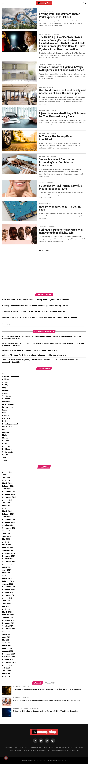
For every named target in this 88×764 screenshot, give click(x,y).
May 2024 (6, 539)
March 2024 (6, 545)
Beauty (5, 385)
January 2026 (7, 489)
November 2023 (8, 556)
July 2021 (6, 634)
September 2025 (8, 497)
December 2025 (8, 492)
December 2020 (8, 654)
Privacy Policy (21, 747)
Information (7, 427)
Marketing (6, 435)
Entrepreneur (7, 407)
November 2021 (8, 623)
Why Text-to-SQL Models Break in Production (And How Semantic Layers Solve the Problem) (39, 317)
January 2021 (7, 651)
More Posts (44, 250)
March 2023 (6, 578)
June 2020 (6, 671)
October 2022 (7, 592)
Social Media (7, 452)
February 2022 (8, 615)
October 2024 (7, 525)
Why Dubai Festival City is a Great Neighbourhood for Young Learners (38, 355)
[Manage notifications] (6, 758)
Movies (5, 438)
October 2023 (7, 559)
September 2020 (8, 662)
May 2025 (6, 506)
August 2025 (7, 500)
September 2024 (8, 528)
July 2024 (6, 534)
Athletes (5, 379)
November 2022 (8, 590)
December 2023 (8, 553)
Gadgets (5, 416)
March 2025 (6, 511)
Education (6, 402)
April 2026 (6, 480)
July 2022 (6, 601)
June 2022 (6, 604)
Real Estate (7, 449)
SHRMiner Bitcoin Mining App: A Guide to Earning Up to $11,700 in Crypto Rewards (35, 300)
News (4, 444)
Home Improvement (10, 424)
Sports (5, 455)
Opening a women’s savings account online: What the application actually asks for (35, 306)
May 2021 (6, 640)
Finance (5, 410)
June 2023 (6, 570)
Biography (6, 388)
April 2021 (6, 643)
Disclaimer (49, 747)
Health (5, 421)
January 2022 (7, 618)
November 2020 (8, 657)
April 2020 (6, 676)
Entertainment (8, 404)
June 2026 (6, 478)
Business (6, 390)
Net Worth (6, 441)
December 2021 (8, 620)
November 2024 (8, 522)
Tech (4, 458)
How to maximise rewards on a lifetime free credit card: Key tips (52, 751)
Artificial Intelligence (10, 376)
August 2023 (7, 564)
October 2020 (7, 660)
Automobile (7, 382)
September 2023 (8, 562)
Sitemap (8, 747)
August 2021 (7, 632)
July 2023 (6, 567)
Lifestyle (5, 432)
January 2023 (7, 584)
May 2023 (6, 573)
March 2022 (6, 612)
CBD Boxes (6, 396)
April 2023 (6, 576)
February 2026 (8, 486)
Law (3, 430)
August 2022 (7, 598)
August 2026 (7, 472)
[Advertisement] (44, 274)
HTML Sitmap (15, 751)
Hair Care (6, 418)
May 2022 (6, 606)
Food (4, 413)
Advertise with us (64, 747)
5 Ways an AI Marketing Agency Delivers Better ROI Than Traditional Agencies (33, 311)
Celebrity (6, 399)
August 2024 (7, 531)
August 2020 (7, 665)
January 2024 (7, 550)
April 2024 (6, 542)
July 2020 (6, 668)
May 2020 (6, 674)
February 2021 (8, 648)
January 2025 (7, 517)
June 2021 (6, 637)
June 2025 (6, 503)
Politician (6, 446)
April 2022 (6, 609)
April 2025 (6, 508)
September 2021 (8, 629)
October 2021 (7, 626)
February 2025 (8, 514)
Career (5, 393)
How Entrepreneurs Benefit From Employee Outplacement (33, 350)
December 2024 (8, 520)
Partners (79, 747)
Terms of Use (36, 747)
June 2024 (6, 536)
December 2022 (8, 587)
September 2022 (8, 595)
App (4, 374)
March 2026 (6, 483)
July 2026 (6, 475)
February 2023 (8, 581)
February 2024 (8, 548)
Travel (4, 460)
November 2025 (8, 494)
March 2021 (6, 646)
